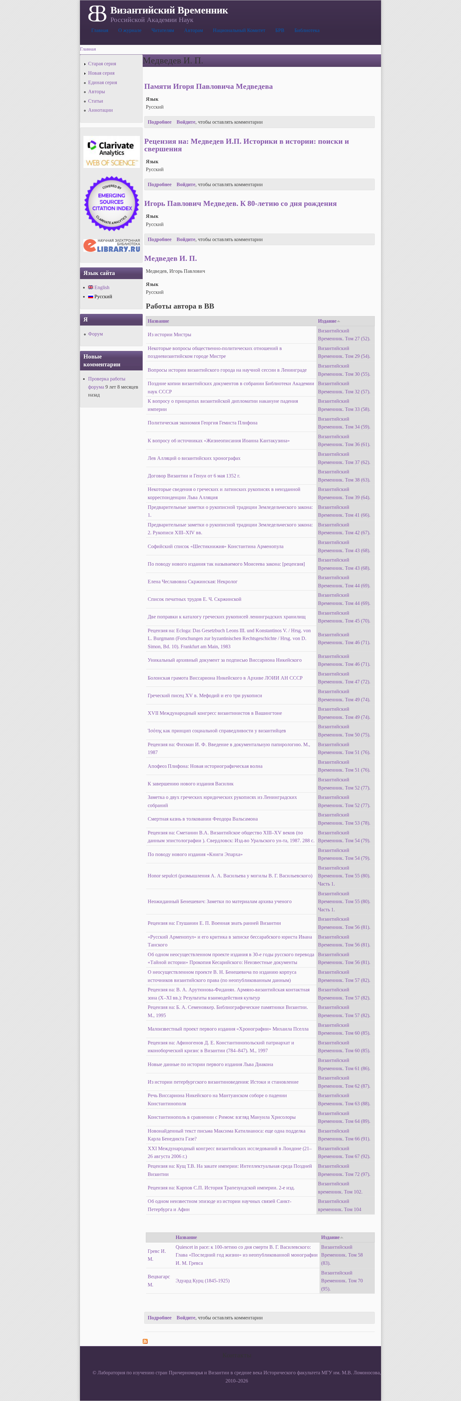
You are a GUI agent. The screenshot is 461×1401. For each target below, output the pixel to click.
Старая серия (102, 63)
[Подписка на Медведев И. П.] (145, 1342)
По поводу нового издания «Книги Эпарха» (195, 854)
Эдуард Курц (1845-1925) (203, 1280)
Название (158, 321)
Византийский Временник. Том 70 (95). (342, 1280)
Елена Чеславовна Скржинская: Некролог (193, 581)
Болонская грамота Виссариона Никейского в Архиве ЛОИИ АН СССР (225, 678)
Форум (95, 334)
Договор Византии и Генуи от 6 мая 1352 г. (194, 475)
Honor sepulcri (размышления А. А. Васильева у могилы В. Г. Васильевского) (230, 875)
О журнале (129, 30)
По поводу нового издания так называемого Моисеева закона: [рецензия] (226, 564)
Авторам (193, 30)
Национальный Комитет (239, 30)
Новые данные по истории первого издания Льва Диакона (210, 1064)
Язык (152, 99)
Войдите (186, 122)
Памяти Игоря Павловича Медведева (208, 86)
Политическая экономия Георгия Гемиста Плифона (202, 422)
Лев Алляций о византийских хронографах (194, 458)
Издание (327, 321)
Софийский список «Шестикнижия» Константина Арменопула (215, 546)
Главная (99, 30)
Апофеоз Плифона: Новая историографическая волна (205, 766)
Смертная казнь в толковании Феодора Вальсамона (203, 819)
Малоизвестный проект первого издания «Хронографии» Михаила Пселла (228, 1029)
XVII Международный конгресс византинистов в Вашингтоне (215, 713)
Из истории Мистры (169, 334)
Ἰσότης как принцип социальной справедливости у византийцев (217, 730)
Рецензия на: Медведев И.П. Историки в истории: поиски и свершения (246, 145)
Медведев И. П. (170, 258)
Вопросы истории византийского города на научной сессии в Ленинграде (227, 370)
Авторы (96, 91)
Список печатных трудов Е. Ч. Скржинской (194, 599)
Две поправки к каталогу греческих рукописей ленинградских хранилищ (226, 616)
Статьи (95, 101)
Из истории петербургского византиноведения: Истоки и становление (223, 1082)
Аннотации (100, 110)
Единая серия (102, 82)
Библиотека (307, 30)
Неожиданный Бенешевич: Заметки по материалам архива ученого (220, 901)
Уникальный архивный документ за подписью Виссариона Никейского (225, 660)
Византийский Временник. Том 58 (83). (342, 1255)
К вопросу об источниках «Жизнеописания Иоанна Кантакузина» (219, 440)
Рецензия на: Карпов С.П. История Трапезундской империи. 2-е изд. (221, 1187)
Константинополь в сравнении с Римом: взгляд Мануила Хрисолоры (222, 1117)
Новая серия (101, 73)
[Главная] (96, 12)
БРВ (279, 30)
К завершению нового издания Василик (191, 783)
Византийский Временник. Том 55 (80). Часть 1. (344, 875)
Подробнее (160, 122)
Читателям (162, 30)
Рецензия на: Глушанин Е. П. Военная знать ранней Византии (214, 923)
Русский (102, 296)
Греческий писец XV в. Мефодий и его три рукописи (205, 695)
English (101, 287)
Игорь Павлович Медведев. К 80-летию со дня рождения (240, 203)
